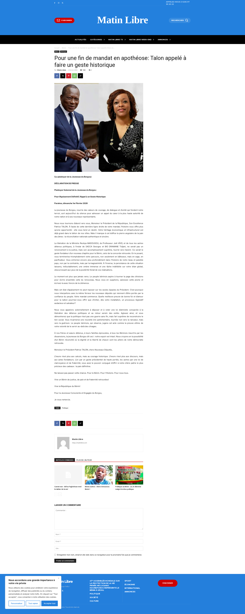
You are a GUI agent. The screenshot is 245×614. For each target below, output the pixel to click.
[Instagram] (58, 3)
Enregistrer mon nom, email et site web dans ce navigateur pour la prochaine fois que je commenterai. (99, 555)
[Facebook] (54, 3)
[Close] (58, 578)
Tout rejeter (33, 603)
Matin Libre (61, 70)
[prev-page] (56, 494)
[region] (33, 592)
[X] (62, 3)
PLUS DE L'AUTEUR (84, 460)
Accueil (56, 48)
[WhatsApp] (74, 75)
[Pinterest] (68, 75)
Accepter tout (49, 603)
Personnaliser (16, 603)
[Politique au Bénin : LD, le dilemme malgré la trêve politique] (129, 475)
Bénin (64, 48)
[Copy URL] (80, 75)
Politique (63, 51)
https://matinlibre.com (79, 443)
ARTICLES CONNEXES (64, 460)
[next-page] (60, 494)
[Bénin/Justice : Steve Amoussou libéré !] (99, 475)
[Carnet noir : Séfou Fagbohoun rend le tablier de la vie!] (68, 475)
